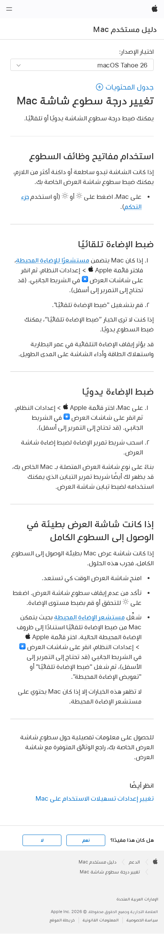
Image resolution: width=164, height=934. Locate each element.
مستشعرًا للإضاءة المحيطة (52, 260)
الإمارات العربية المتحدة (137, 899)
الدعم (134, 862)
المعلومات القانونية (101, 920)
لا (42, 840)
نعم (86, 840)
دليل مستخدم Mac (125, 29)
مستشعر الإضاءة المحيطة (89, 617)
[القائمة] (9, 9)
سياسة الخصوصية (142, 920)
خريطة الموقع (62, 920)
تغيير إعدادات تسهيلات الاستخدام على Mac (94, 798)
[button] (124, 87)
